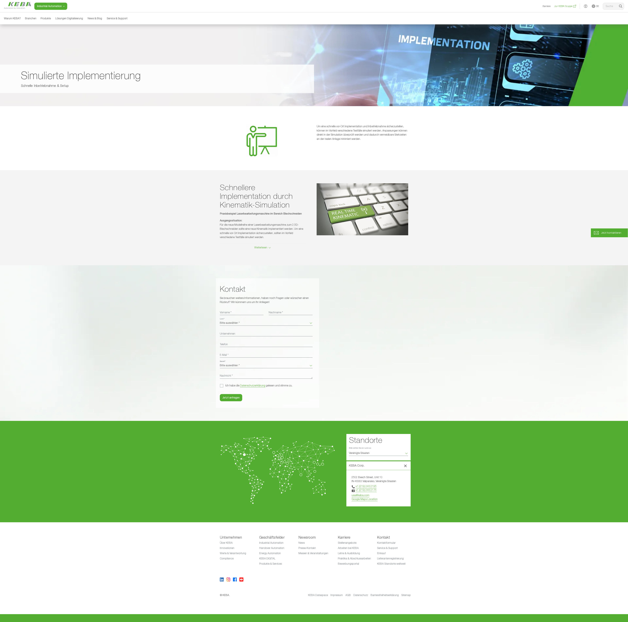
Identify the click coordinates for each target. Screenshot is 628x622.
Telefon (224, 344)
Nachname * (276, 312)
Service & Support (117, 18)
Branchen (30, 18)
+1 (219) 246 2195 (366, 486)
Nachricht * (226, 375)
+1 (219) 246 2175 (366, 490)
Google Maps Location (364, 499)
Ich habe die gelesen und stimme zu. (258, 385)
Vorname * (225, 312)
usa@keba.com (360, 495)
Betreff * (223, 361)
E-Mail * (224, 355)
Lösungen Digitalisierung (69, 18)
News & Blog (95, 18)
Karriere (546, 6)
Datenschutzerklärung (252, 385)
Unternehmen (227, 333)
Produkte (46, 18)
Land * (222, 319)
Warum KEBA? (12, 18)
